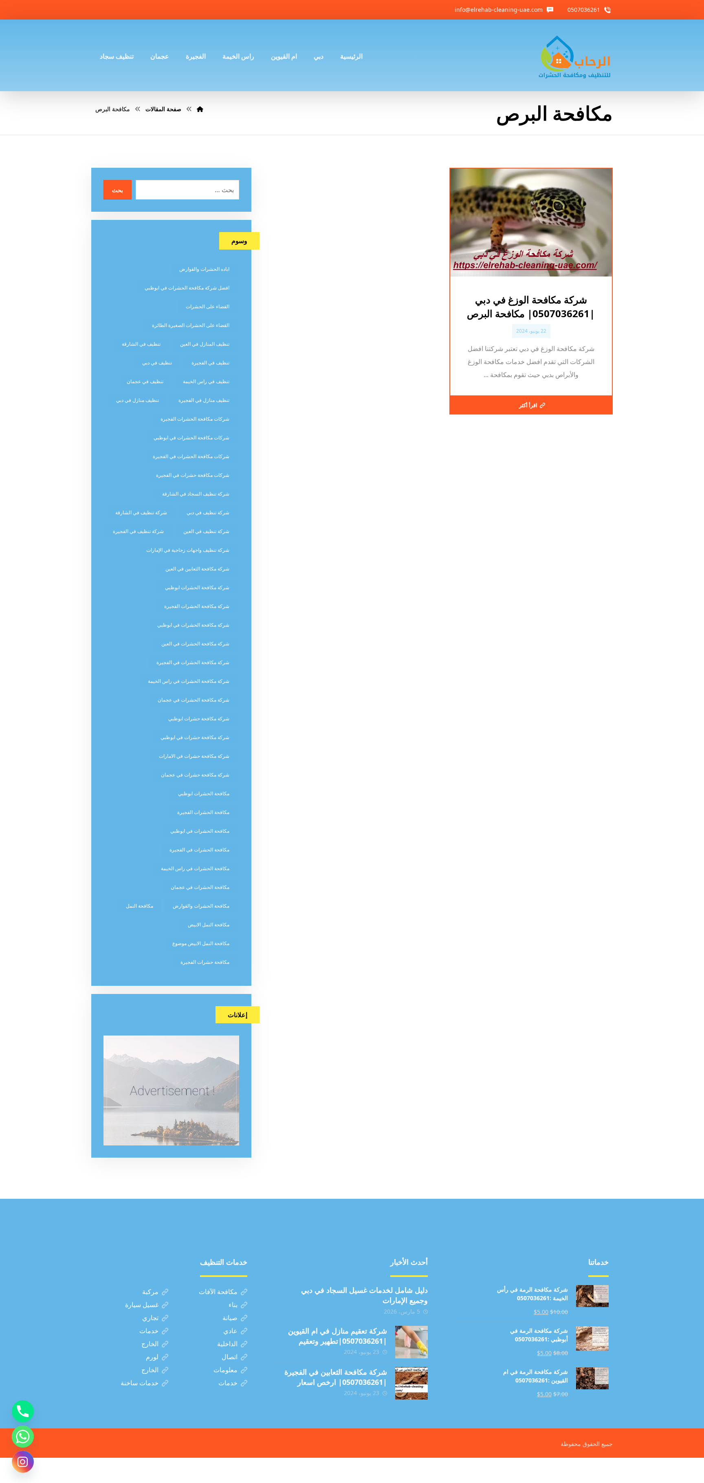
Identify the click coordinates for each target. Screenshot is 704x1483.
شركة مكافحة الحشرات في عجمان (193, 699)
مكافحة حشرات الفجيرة (204, 962)
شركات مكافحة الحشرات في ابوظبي (191, 437)
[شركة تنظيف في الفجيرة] (575, 55)
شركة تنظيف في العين (206, 531)
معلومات (225, 1369)
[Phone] (23, 1411)
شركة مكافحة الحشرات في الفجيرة (192, 662)
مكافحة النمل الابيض (208, 924)
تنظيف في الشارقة (141, 343)
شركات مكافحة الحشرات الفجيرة (195, 418)
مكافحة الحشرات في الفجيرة (199, 849)
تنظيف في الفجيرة (210, 362)
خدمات (148, 1330)
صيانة (230, 1317)
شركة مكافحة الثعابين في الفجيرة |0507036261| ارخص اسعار (335, 1377)
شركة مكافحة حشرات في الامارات (194, 755)
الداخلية (227, 1343)
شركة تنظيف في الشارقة (141, 512)
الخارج (149, 1343)
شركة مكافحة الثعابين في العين (197, 568)
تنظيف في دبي (157, 362)
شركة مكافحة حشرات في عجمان (195, 774)
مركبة (150, 1291)
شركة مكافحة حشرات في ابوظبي (195, 737)
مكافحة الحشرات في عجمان (200, 887)
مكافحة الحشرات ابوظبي (203, 793)
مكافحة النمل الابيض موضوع (200, 943)
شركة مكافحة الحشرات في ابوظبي (193, 624)
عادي (230, 1330)
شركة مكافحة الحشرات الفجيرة (196, 606)
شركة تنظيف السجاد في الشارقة (195, 493)
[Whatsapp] (23, 1437)
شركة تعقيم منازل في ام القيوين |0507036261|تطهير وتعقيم (337, 1336)
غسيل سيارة (141, 1304)
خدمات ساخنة (139, 1382)
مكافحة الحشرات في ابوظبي (199, 830)
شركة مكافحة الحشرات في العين (195, 643)
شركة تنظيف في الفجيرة (138, 531)
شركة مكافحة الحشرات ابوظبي (197, 587)
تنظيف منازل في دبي (137, 400)
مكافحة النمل (139, 905)
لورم (152, 1356)
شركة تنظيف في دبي (208, 512)
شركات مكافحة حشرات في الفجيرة (192, 475)
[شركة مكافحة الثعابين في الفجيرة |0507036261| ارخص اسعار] (411, 1383)
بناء (233, 1304)
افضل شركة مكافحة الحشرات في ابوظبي (187, 287)
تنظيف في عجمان (145, 381)
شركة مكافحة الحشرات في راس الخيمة (188, 681)
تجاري (150, 1317)
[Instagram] (23, 1462)
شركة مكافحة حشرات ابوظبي (198, 718)
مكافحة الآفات (218, 1291)
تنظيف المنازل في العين (204, 343)
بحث (117, 190)
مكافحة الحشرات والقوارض (201, 905)
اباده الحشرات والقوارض (204, 268)
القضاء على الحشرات (207, 306)
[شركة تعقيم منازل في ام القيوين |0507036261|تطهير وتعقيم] (411, 1342)
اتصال (230, 1356)
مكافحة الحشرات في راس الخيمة (195, 868)
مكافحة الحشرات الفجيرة (203, 812)
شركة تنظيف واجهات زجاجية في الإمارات (187, 549)
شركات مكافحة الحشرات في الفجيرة (191, 456)
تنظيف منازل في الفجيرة (203, 400)
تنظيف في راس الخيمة (206, 381)
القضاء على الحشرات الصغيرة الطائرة (190, 325)
